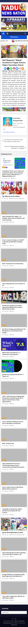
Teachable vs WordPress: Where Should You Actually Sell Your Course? (12, 510)
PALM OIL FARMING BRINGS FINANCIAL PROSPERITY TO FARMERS (14, 147)
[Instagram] (14, 68)
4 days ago (6, 356)
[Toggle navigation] (7, 33)
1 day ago (6, 198)
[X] (8, 68)
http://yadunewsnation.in (9, 132)
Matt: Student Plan (8, 443)
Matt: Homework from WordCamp (12, 263)
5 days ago (6, 445)
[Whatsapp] (11, 68)
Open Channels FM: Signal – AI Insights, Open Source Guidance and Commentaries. (13, 218)
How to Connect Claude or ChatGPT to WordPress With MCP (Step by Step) (13, 241)
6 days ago (6, 534)
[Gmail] (20, 68)
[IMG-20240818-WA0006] (14, 108)
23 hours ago (7, 178)
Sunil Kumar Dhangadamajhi (18, 119)
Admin (13, 178)
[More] (22, 68)
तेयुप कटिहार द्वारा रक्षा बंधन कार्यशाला (11, 196)
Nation (4, 167)
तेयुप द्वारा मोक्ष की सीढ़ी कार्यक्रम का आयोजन (12, 532)
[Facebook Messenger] (17, 68)
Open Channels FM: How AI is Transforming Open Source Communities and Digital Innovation (13, 465)
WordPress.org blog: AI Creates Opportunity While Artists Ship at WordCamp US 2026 (12, 307)
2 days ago (6, 222)
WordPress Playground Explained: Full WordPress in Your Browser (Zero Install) (14, 330)
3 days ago (6, 265)
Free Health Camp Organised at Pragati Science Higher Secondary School (13, 140)
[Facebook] (5, 68)
